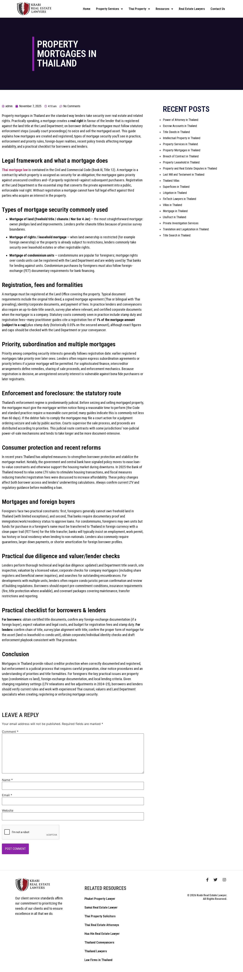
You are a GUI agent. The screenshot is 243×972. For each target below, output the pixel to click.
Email (7, 795)
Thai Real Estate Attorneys (101, 925)
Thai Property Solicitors (100, 916)
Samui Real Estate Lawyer (101, 907)
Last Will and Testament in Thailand (183, 174)
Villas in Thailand (172, 205)
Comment (10, 731)
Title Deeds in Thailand (176, 132)
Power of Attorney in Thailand (180, 120)
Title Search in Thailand (176, 235)
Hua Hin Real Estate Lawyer (102, 934)
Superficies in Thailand (176, 187)
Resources (162, 9)
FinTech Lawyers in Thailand (179, 199)
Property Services (107, 9)
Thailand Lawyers (95, 951)
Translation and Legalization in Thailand (186, 229)
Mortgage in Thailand (175, 211)
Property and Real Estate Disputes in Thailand (190, 168)
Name (7, 779)
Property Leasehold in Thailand (181, 162)
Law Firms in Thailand (98, 960)
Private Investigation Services (180, 223)
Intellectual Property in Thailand (181, 138)
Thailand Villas (171, 180)
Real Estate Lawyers (192, 9)
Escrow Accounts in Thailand (180, 126)
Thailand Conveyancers (99, 942)
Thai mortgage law (15, 170)
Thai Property (137, 9)
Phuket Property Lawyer (99, 899)
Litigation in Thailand (175, 193)
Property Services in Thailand (180, 144)
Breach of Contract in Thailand (181, 156)
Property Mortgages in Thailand (181, 150)
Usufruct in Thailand (174, 217)
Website (7, 810)
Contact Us (218, 9)
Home (86, 9)
